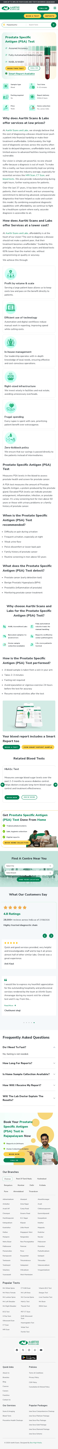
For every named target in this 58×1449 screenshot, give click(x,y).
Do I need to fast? (14, 1047)
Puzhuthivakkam (43, 1251)
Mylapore (6, 1237)
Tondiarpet (6, 1265)
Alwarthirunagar (43, 1199)
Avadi (40, 1204)
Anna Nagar (24, 1204)
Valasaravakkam (44, 1265)
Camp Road (24, 1209)
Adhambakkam (8, 1199)
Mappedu (41, 1228)
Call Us (43, 8)
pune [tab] (6, 1191)
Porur (22, 1251)
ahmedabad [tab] (18, 1191)
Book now (50, 2)
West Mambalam (26, 1275)
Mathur (5, 1232)
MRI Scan (30, 175)
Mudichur (41, 1232)
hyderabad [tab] (41, 1178)
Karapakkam (42, 1218)
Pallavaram (42, 1242)
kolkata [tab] (42, 1185)
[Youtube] (41, 1350)
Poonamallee (7, 1251)
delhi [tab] (32, 1185)
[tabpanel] (29, 1236)
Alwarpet (23, 1199)
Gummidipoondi (43, 1213)
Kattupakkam (7, 1223)
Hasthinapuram (8, 1218)
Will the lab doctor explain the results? (23, 1098)
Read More (9, 1005)
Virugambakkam (44, 1270)
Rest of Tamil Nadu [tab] (24, 1178)
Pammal (23, 1246)
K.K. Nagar (24, 1218)
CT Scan (40, 175)
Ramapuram (7, 1256)
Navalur (40, 1237)
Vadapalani (24, 1265)
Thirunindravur (25, 1260)
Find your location (29, 880)
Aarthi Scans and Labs (17, 130)
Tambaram (6, 1260)
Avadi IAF (6, 1209)
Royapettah (24, 1256)
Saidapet (41, 1256)
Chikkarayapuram (44, 1209)
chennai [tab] (7, 1179)
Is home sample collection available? (26, 1074)
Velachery (6, 1270)
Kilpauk (23, 1223)
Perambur (41, 1246)
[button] (3, 785)
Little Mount (24, 1228)
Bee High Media (36, 1443)
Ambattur (6, 1204)
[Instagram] (29, 1350)
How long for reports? (17, 1063)
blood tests (8, 179)
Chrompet (6, 1213)
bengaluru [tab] (8, 1185)
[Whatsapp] (35, 1350)
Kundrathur (7, 1228)
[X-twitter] (23, 1350)
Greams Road (25, 1213)
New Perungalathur (27, 1242)
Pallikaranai (7, 1246)
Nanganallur (24, 1237)
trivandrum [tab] (33, 1191)
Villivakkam (24, 1270)
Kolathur (41, 1223)
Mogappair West (26, 1232)
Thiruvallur (41, 1260)
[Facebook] (17, 1350)
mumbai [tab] (21, 1185)
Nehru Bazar (7, 1242)
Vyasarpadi (7, 1275)
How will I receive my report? (22, 1085)
